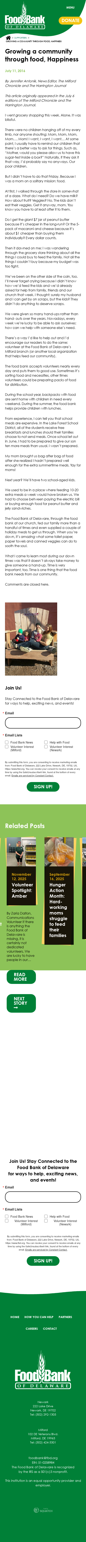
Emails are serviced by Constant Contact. (32, 775)
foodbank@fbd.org (43, 1458)
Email (9, 713)
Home (14, 1317)
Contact (50, 1328)
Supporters (20, 37)
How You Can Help (38, 1317)
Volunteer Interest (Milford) (22, 748)
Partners (65, 1317)
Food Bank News (21, 742)
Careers (32, 1328)
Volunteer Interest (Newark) (61, 748)
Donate (70, 20)
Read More (20, 977)
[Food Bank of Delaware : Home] (25, 15)
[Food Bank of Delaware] (43, 1369)
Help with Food (60, 742)
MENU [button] (70, 7)
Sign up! (43, 786)
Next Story (20, 1001)
